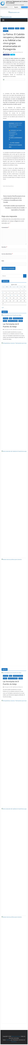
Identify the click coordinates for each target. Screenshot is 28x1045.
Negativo (16, 7)
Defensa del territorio (17, 318)
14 (17, 295)
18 (6, 298)
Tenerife (20, 320)
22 (20, 298)
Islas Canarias (11, 28)
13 (13, 295)
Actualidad (5, 318)
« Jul (3, 307)
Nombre (4, 247)
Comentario (5, 227)
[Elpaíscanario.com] (5, 17)
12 (10, 295)
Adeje (11, 318)
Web (3, 261)
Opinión (5, 320)
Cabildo (5, 28)
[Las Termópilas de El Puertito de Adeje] (14, 315)
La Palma (17, 28)
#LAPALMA (11, 123)
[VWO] (6, 7)
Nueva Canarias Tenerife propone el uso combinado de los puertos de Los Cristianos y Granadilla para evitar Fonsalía (14, 199)
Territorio (6, 30)
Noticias (22, 28)
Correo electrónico (7, 254)
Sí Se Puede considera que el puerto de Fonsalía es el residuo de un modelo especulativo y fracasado (14, 208)
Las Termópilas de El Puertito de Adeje (11, 325)
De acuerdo (24, 7)
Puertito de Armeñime (12, 320)
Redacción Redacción (19, 52)
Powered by (2, 7)
